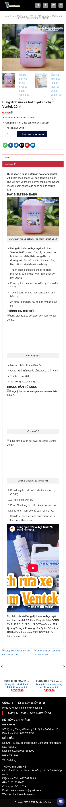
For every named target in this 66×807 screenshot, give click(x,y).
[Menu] (61, 5)
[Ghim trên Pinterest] (27, 145)
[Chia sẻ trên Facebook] (10, 145)
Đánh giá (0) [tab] (10, 164)
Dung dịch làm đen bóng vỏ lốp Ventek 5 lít (49, 685)
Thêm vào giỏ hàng (32, 134)
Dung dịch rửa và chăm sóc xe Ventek (40, 17)
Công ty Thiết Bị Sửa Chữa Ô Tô (29, 712)
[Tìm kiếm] (38, 5)
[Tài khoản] (45, 5)
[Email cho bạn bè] (21, 145)
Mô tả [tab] (7, 157)
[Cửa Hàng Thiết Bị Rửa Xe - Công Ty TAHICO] (12, 5)
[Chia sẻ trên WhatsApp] (5, 145)
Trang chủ (8, 16)
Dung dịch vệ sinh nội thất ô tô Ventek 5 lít (17, 685)
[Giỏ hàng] (53, 5)
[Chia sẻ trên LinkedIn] (32, 145)
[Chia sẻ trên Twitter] (16, 145)
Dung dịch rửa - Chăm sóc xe (33, 16)
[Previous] (7, 47)
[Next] (58, 47)
